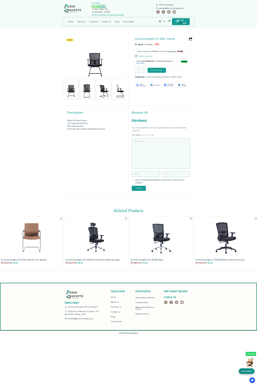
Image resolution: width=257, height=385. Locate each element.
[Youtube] (174, 12)
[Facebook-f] (163, 12)
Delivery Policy (142, 314)
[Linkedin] (169, 12)
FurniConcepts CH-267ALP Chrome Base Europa (93, 259)
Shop (113, 317)
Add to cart (158, 70)
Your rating (136, 135)
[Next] (123, 55)
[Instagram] (158, 12)
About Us (115, 302)
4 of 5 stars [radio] (150, 135)
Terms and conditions (145, 298)
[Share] (190, 39)
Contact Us (116, 312)
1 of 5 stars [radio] (143, 135)
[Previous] (67, 55)
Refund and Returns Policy (144, 308)
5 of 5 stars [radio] (153, 135)
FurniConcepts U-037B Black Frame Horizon (220, 259)
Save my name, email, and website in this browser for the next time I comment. (160, 181)
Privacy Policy (141, 302)
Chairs (148, 77)
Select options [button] (112, 256)
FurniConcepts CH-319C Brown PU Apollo (24, 259)
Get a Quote (116, 321)
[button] (121, 42)
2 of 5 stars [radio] (145, 135)
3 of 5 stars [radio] (148, 135)
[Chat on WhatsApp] (249, 363)
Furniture (115, 307)
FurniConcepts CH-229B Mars (147, 259)
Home (113, 297)
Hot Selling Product (161, 77)
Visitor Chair (176, 77)
